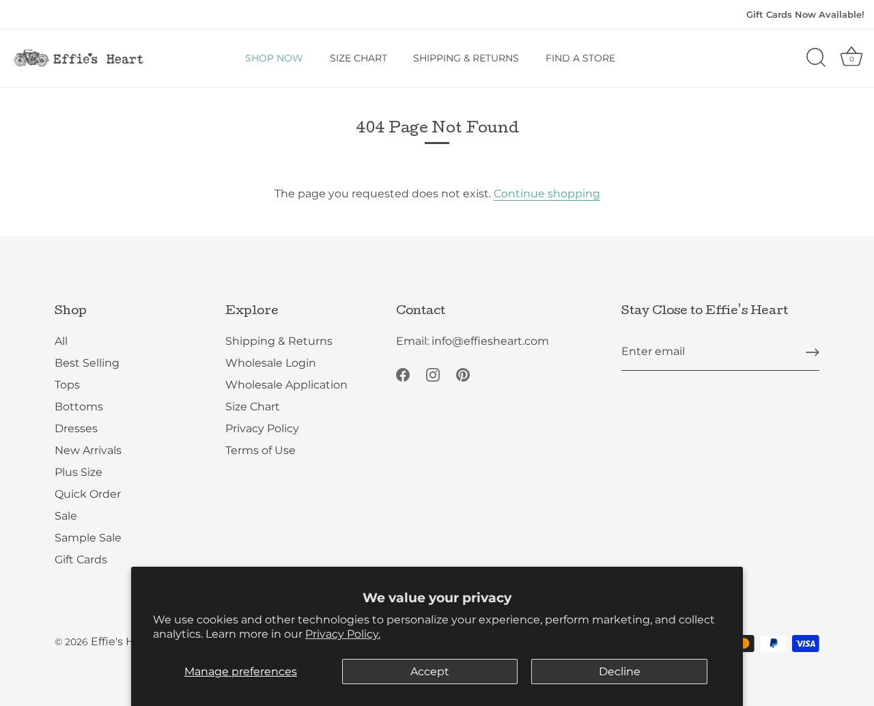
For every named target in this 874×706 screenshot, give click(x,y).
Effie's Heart (123, 641)
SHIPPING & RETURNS (466, 58)
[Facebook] (403, 373)
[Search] (816, 58)
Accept (429, 671)
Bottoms (79, 406)
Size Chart (252, 406)
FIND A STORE (580, 58)
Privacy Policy (262, 428)
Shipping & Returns (279, 341)
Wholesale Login (270, 362)
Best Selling (87, 362)
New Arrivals (88, 450)
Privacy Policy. (342, 633)
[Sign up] (812, 352)
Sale (66, 515)
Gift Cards (81, 559)
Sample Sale (88, 537)
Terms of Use (260, 450)
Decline (619, 671)
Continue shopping (547, 193)
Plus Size (78, 472)
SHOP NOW (274, 58)
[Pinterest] (463, 373)
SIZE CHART (358, 58)
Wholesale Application (286, 384)
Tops (67, 384)
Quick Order (88, 494)
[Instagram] (433, 373)
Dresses (76, 428)
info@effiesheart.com (490, 341)
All (61, 341)
